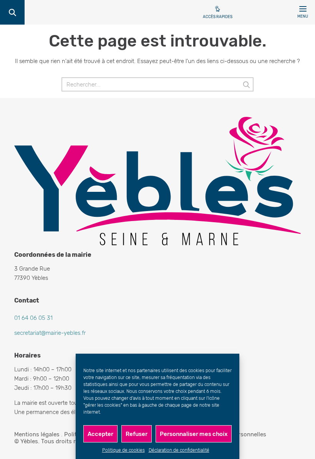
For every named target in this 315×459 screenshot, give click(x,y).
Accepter (100, 434)
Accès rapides (217, 17)
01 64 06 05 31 (33, 317)
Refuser (137, 434)
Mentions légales (37, 434)
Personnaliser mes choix (193, 434)
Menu (302, 16)
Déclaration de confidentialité (179, 450)
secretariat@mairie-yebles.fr (50, 332)
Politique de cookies (123, 450)
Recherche (12, 12)
